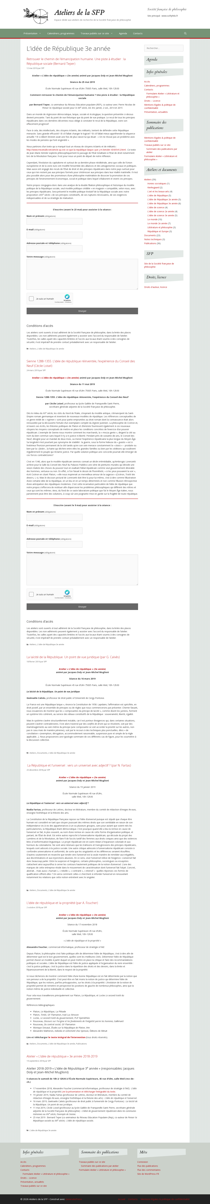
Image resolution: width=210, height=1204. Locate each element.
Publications (81, 1043)
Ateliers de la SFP (79, 12)
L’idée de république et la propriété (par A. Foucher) (62, 903)
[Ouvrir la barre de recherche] (185, 33)
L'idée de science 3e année (160, 215)
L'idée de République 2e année (162, 199)
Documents (42, 753)
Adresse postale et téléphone (49, 243)
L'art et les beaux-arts (158, 191)
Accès (147, 81)
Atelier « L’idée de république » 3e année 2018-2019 (62, 1056)
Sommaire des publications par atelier (100, 1165)
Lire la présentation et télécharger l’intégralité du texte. (89, 1091)
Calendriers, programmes (60, 33)
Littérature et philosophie (159, 227)
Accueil (121, 1199)
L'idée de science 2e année (160, 211)
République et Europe (158, 231)
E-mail (36, 229)
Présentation (30, 33)
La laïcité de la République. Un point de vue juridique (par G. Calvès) (73, 657)
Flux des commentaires (148, 1169)
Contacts (138, 33)
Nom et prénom (41, 216)
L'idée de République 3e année (50, 348)
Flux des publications (147, 1165)
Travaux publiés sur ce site (95, 33)
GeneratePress (73, 1199)
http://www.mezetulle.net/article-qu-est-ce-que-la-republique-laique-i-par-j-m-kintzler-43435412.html (76, 149)
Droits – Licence (152, 100)
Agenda (123, 33)
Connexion (142, 1161)
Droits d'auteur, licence (155, 287)
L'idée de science (155, 207)
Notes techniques (153, 239)
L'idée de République (157, 195)
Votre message (41, 256)
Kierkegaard (153, 187)
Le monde (152, 219)
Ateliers (33, 348)
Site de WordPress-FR (148, 1173)
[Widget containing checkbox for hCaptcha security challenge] (50, 298)
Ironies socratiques (156, 183)
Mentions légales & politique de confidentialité (165, 1199)
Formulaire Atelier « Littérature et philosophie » (46, 1173)
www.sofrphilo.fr (170, 15)
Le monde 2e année (157, 223)
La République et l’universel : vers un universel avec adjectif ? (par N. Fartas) (79, 765)
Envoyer (82, 311)
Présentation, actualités (156, 111)
